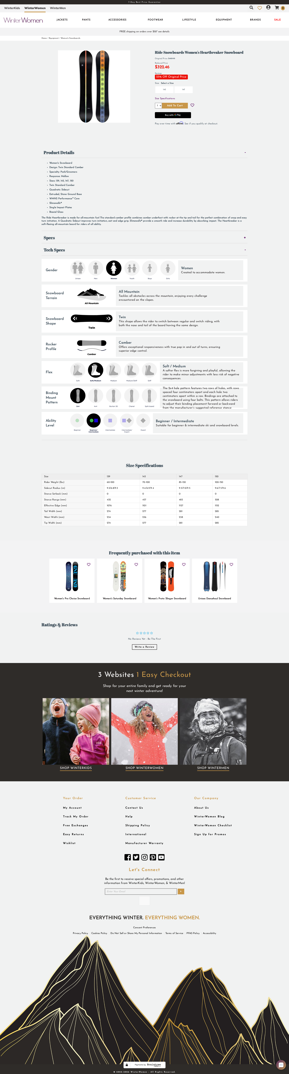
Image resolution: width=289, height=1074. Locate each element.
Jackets (62, 20)
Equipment (224, 20)
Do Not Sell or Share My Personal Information (136, 933)
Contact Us (134, 808)
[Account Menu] (268, 8)
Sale (277, 20)
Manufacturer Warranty (144, 843)
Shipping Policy (137, 825)
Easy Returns (73, 834)
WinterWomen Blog (209, 816)
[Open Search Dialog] (251, 8)
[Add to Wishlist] (192, 105)
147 (183, 90)
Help (129, 816)
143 (164, 90)
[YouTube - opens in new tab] (161, 858)
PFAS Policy (193, 933)
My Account (72, 808)
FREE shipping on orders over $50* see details (144, 31)
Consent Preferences (144, 927)
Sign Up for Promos (210, 834)
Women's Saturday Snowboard (119, 598)
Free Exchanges (75, 825)
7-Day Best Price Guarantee (144, 2)
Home (44, 38)
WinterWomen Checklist (213, 825)
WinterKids (12, 8)
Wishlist (69, 843)
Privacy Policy (80, 933)
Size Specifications (165, 98)
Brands (255, 20)
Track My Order (76, 816)
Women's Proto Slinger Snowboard (167, 598)
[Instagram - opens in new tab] (144, 858)
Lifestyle (189, 20)
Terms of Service (174, 933)
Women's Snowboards (70, 38)
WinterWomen (35, 8)
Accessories (117, 20)
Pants (86, 20)
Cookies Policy (99, 933)
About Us (201, 808)
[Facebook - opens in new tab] (127, 858)
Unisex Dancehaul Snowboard (214, 598)
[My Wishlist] (260, 8)
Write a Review (144, 647)
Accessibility (209, 933)
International (135, 834)
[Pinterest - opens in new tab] (153, 858)
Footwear (155, 20)
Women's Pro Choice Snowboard (72, 598)
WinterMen (58, 8)
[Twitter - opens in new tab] (136, 858)
